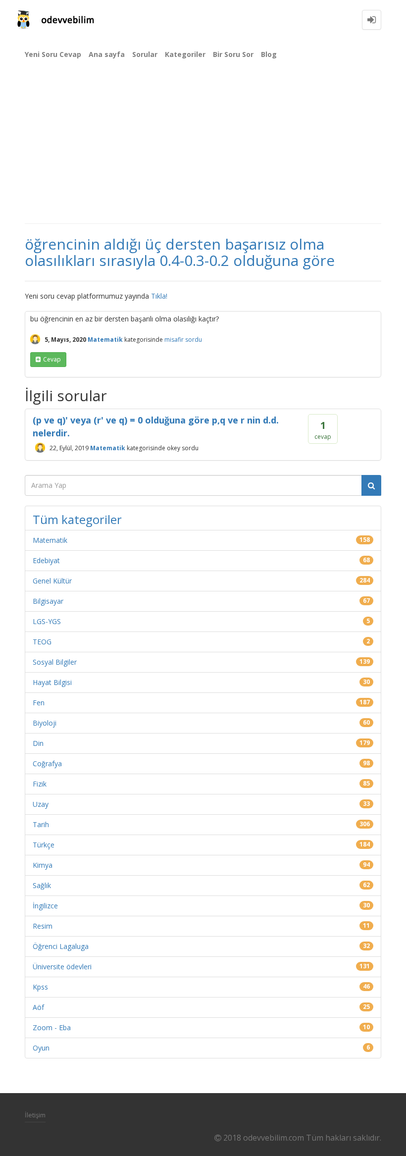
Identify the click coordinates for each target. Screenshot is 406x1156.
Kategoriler (185, 54)
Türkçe (43, 844)
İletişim (35, 1114)
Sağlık (42, 885)
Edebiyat (46, 560)
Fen (39, 702)
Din (38, 743)
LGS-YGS (47, 621)
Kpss (40, 987)
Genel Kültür (52, 580)
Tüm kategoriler (77, 519)
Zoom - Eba (52, 1027)
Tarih (41, 824)
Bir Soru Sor (233, 54)
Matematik (105, 339)
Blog (269, 54)
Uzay (41, 804)
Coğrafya (47, 763)
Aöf (38, 1007)
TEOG (42, 641)
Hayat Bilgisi (52, 682)
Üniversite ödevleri (62, 966)
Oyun (41, 1047)
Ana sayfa (107, 54)
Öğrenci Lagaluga (61, 946)
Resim (42, 926)
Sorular (144, 54)
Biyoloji (44, 723)
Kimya (42, 865)
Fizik (40, 783)
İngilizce (45, 905)
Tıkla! (159, 296)
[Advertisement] (203, 148)
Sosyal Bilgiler (55, 662)
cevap (52, 359)
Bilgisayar (48, 601)
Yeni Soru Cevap (53, 54)
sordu (193, 339)
